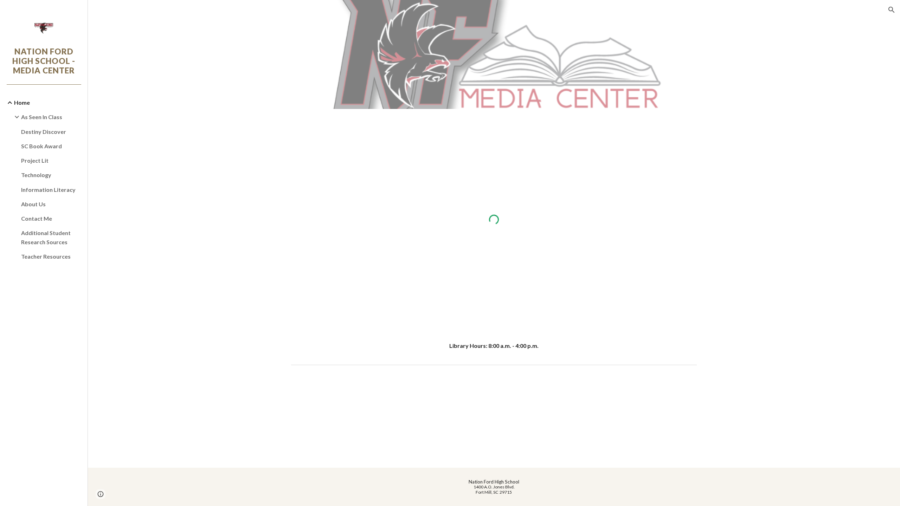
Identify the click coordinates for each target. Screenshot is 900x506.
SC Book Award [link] (41, 146)
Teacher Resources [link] (46, 256)
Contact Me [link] (36, 218)
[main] (494, 346)
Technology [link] (36, 174)
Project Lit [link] (35, 160)
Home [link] (22, 102)
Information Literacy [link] (48, 189)
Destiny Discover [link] (43, 131)
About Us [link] (33, 204)
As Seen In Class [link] (41, 116)
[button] (891, 9)
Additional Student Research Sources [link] (46, 237)
